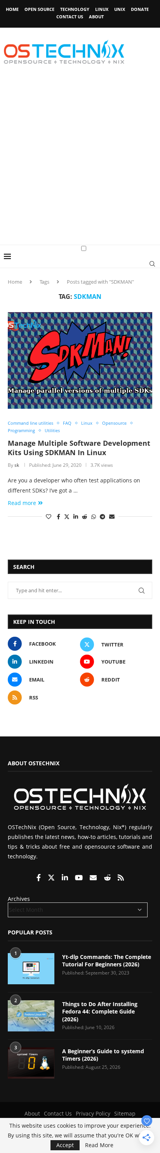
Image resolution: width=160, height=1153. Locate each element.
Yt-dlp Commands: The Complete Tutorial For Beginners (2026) (106, 960)
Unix (119, 9)
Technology (74, 9)
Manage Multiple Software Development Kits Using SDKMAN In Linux (79, 447)
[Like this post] (48, 516)
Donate (140, 9)
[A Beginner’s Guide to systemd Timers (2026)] (31, 1063)
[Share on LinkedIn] (75, 516)
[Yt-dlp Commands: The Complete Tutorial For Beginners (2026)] (31, 968)
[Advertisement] (80, 160)
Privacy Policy (93, 1113)
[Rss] (121, 878)
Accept (65, 1145)
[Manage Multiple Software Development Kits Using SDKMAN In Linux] (80, 360)
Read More (99, 1145)
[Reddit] (108, 878)
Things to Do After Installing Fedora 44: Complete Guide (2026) (99, 1011)
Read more (22, 503)
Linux (101, 9)
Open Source (39, 9)
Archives (19, 898)
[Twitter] (52, 878)
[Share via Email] (112, 516)
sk (16, 465)
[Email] (94, 878)
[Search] (152, 263)
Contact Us (69, 16)
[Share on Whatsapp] (93, 516)
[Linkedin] (65, 878)
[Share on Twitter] (67, 516)
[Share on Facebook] (58, 516)
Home (12, 9)
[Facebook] (39, 878)
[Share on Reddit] (84, 516)
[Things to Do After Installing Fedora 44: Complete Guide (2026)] (31, 1015)
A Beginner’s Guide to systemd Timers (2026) (103, 1055)
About (96, 16)
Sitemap (125, 1113)
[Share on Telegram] (102, 516)
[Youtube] (79, 878)
